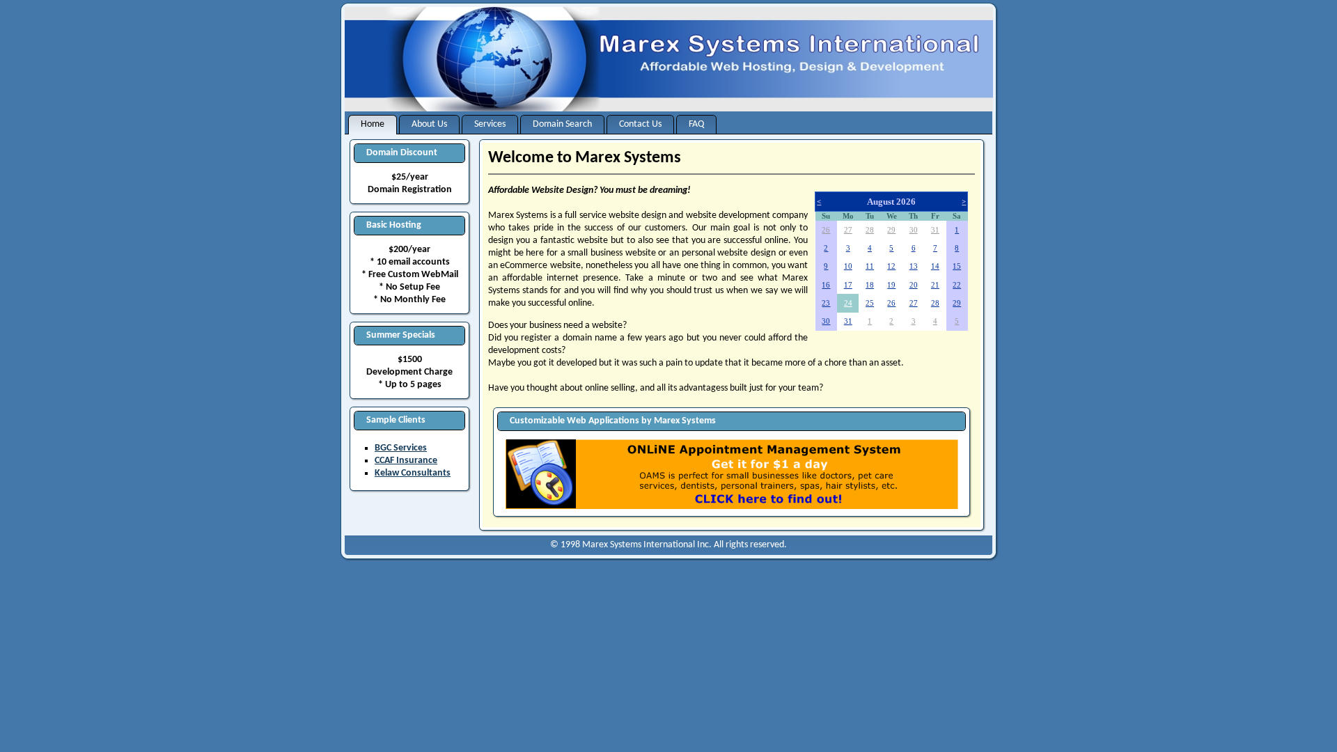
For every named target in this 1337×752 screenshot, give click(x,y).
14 (935, 266)
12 (891, 266)
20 (913, 285)
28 (870, 230)
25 (870, 303)
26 (826, 230)
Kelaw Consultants (413, 473)
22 (957, 285)
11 (870, 266)
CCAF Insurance (406, 460)
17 (848, 285)
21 (935, 285)
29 (891, 230)
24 (848, 303)
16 (826, 285)
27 (848, 230)
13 (913, 266)
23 (826, 303)
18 (870, 285)
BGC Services (401, 448)
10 (848, 266)
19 (891, 285)
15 (957, 266)
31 (935, 230)
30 (913, 230)
